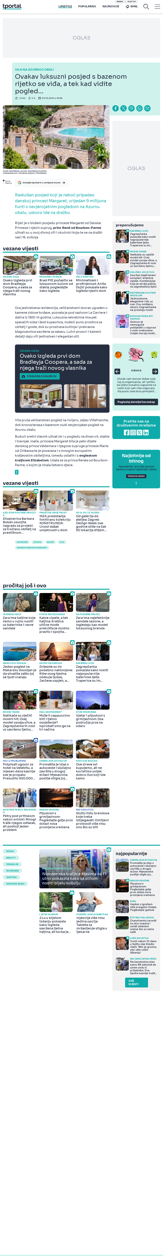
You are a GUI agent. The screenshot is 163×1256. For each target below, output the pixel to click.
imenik (120, 2)
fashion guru (15, 883)
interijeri (22, 542)
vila (62, 542)
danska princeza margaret (32, 548)
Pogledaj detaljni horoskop (136, 402)
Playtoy (132, 2)
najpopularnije (131, 853)
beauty (11, 857)
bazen (50, 542)
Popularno (87, 6)
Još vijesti (133, 982)
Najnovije (111, 6)
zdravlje (12, 864)
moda (10, 851)
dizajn (37, 542)
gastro (11, 877)
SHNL (134, 6)
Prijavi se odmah (136, 476)
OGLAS (81, 38)
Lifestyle (65, 6)
